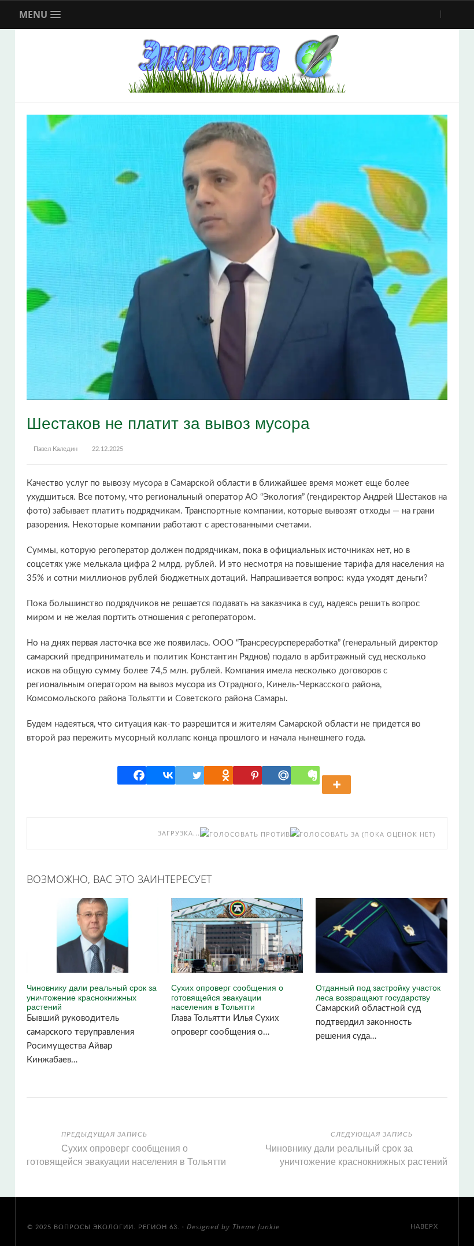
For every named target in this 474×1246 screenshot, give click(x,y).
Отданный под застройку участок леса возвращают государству (378, 992)
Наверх (425, 1226)
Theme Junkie (256, 1227)
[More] (338, 775)
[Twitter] (189, 775)
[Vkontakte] (160, 775)
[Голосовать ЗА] (325, 834)
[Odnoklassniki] (218, 775)
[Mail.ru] (276, 775)
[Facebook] (131, 775)
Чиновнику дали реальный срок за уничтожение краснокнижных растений (92, 997)
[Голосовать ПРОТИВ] (245, 834)
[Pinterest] (247, 775)
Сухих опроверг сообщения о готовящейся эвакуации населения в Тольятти (227, 997)
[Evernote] (305, 775)
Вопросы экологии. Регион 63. (117, 1227)
